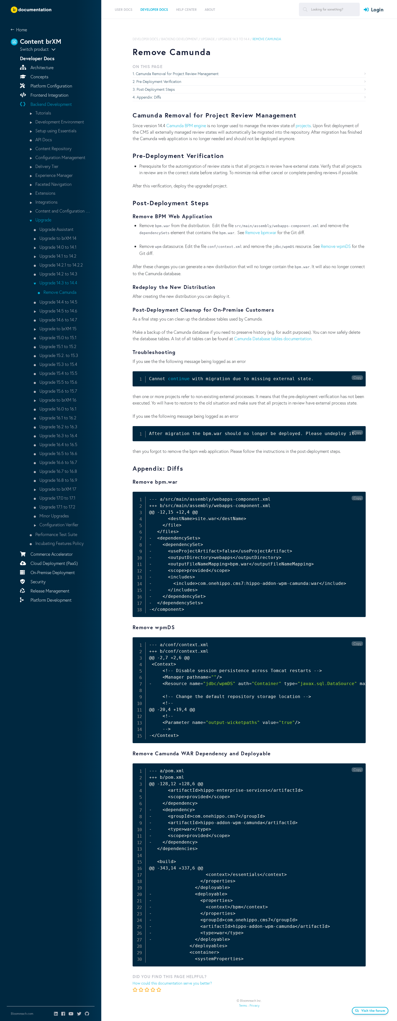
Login (377, 9)
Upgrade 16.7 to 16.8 (57, 471)
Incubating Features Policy (59, 543)
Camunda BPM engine (186, 125)
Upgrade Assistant (55, 229)
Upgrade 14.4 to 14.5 (57, 302)
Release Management (49, 591)
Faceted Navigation (53, 184)
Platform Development (50, 600)
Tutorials (42, 113)
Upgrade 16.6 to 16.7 (57, 462)
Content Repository (53, 148)
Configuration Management (59, 157)
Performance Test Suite (55, 534)
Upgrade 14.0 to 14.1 (57, 247)
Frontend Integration (48, 95)
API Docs (43, 139)
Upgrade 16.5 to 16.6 (57, 453)
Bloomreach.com (22, 1014)
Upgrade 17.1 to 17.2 (56, 507)
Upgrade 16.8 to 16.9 (57, 480)
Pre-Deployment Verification (158, 81)
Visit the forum (373, 1011)
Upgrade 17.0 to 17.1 (56, 498)
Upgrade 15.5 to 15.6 (57, 382)
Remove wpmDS (336, 246)
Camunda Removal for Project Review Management (177, 73)
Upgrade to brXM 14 (57, 238)
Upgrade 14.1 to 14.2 (57, 256)
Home (21, 29)
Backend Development (50, 104)
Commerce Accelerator (51, 554)
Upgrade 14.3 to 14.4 (57, 282)
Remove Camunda (59, 292)
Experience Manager (53, 175)
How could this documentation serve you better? (172, 983)
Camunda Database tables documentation (272, 338)
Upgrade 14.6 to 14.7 (57, 319)
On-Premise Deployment (52, 572)
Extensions (44, 193)
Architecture (41, 67)
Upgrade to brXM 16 (57, 400)
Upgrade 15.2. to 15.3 (58, 355)
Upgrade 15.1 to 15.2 (57, 346)
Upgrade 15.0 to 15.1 (57, 337)
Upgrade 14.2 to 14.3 (57, 274)
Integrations (46, 202)
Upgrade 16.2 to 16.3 (57, 426)
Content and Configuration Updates (62, 211)
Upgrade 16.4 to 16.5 (57, 444)
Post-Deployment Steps (156, 89)
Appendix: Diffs (149, 97)
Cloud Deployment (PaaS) (53, 563)
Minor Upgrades (53, 515)
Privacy (255, 1005)
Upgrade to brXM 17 (57, 489)
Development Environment (59, 121)
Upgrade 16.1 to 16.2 (57, 417)
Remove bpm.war (260, 232)
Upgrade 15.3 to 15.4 (57, 364)
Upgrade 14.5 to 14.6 (57, 311)
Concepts (38, 76)
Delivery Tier (46, 166)
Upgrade (42, 220)
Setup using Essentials (55, 130)
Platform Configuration (50, 86)
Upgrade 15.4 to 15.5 (57, 373)
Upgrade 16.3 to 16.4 (57, 435)
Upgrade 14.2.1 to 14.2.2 (60, 265)
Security (37, 581)
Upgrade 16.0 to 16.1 (57, 409)
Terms (243, 1005)
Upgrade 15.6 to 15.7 (57, 391)
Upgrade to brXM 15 (57, 328)
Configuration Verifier (58, 524)
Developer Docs (145, 39)
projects (303, 125)
